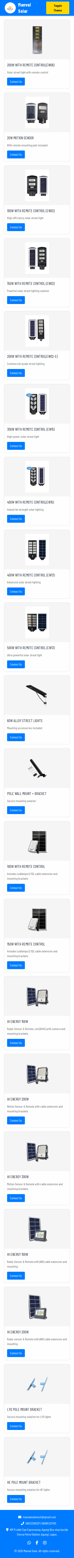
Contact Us (16, 81)
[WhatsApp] (29, 1542)
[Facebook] (37, 1542)
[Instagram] (45, 1542)
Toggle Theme (57, 8)
